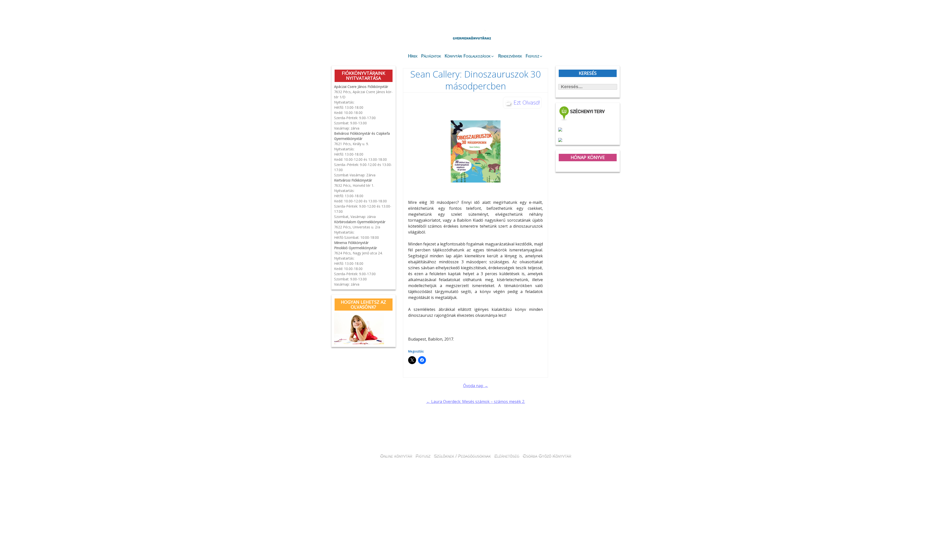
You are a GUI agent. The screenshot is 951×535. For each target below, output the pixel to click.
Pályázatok (431, 56)
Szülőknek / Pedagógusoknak (462, 455)
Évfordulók (370, 35)
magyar (601, 15)
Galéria (551, 36)
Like (580, 40)
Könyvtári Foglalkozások (468, 56)
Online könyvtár (397, 35)
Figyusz (532, 56)
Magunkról (344, 35)
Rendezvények (510, 56)
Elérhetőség (506, 455)
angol (594, 16)
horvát (580, 15)
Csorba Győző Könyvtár (547, 455)
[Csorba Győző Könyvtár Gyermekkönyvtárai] (445, 25)
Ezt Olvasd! (527, 102)
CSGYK (606, 39)
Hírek (413, 56)
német (587, 15)
